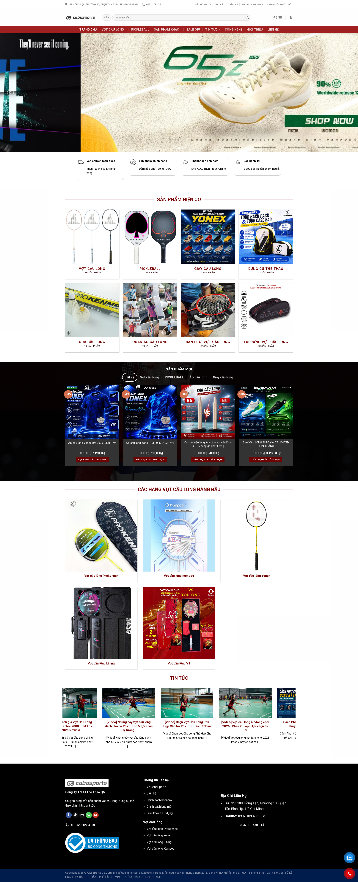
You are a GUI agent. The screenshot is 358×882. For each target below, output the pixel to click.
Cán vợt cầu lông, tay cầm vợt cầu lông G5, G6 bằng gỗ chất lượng (208, 444)
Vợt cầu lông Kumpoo (161, 848)
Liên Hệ (233, 4)
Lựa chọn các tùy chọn (92, 459)
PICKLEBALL (140, 29)
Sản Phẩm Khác (166, 29)
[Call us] (89, 815)
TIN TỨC (211, 29)
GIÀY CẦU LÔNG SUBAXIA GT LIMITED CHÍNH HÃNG (266, 444)
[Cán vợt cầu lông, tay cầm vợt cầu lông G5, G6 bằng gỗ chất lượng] (208, 412)
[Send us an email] (82, 815)
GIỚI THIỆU (255, 29)
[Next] (347, 93)
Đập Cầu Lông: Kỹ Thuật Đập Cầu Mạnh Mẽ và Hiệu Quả (131, 724)
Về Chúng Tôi (203, 4)
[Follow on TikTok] (75, 815)
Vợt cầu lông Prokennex (162, 829)
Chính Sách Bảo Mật (280, 4)
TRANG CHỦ (88, 29)
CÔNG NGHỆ (233, 29)
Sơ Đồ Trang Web (252, 4)
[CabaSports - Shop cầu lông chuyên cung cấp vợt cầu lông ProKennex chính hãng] (80, 17)
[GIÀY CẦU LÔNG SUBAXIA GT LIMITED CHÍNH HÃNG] (266, 412)
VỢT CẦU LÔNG (113, 29)
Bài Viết (220, 4)
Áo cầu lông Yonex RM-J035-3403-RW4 (150, 443)
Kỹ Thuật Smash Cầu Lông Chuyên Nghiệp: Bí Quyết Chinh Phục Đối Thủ (73, 726)
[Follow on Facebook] (69, 815)
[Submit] (247, 17)
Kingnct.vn (255, 833)
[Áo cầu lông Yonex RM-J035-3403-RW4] (150, 412)
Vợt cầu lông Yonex (159, 835)
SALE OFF (193, 29)
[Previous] (10, 93)
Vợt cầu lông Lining (159, 842)
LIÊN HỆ (273, 29)
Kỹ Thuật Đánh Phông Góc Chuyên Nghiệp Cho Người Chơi (248, 724)
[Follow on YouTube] (95, 815)
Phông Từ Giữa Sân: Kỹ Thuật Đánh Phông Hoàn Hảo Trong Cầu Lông (189, 724)
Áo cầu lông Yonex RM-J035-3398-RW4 (92, 443)
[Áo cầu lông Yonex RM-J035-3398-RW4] (92, 412)
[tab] (129, 377)
